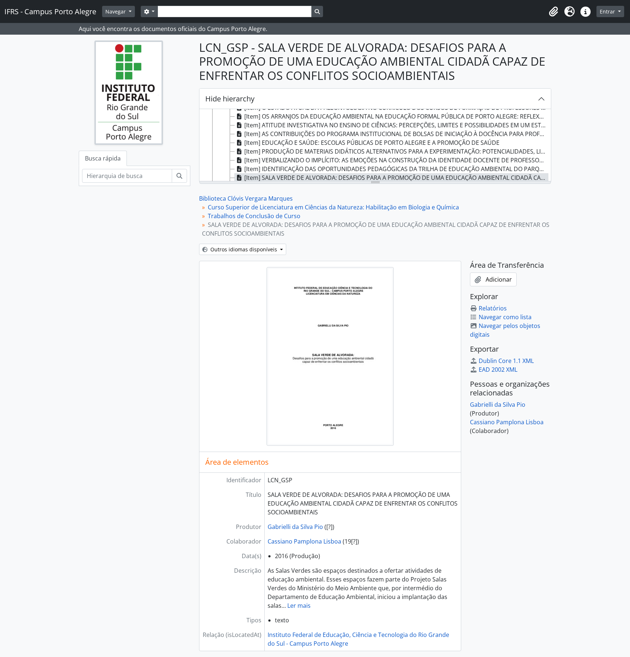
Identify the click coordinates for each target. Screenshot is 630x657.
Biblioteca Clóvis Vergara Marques (246, 198)
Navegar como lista (505, 317)
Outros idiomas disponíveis (244, 249)
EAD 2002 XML (498, 370)
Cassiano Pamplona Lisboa (304, 541)
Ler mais (299, 606)
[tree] (375, 145)
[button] (553, 12)
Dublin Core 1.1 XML (506, 361)
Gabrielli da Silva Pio (295, 527)
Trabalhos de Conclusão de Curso (254, 216)
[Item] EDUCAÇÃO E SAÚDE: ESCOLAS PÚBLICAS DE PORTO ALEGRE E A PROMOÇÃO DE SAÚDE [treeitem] (371, 143)
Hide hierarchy (229, 99)
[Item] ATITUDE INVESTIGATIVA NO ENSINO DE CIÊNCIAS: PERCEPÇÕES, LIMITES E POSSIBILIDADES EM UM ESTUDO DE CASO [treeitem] (396, 125)
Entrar (608, 11)
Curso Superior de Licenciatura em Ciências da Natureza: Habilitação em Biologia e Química (333, 207)
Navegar (116, 11)
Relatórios (493, 308)
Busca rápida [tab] (103, 158)
